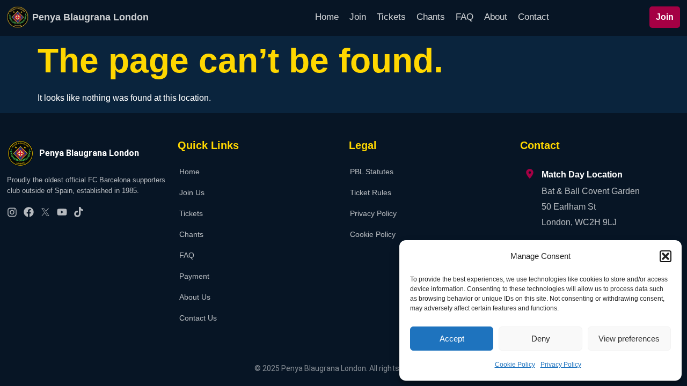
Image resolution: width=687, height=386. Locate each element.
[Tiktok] (79, 212)
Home (327, 17)
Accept (452, 338)
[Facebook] (29, 212)
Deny (540, 338)
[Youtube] (62, 212)
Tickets (391, 17)
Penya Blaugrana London (90, 17)
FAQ (464, 17)
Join (357, 17)
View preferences (629, 338)
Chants (430, 17)
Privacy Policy (560, 364)
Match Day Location (582, 174)
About (495, 17)
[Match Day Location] (529, 173)
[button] (665, 256)
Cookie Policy (515, 364)
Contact (533, 17)
